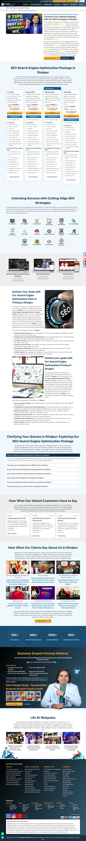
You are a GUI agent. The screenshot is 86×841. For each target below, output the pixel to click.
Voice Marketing (29, 786)
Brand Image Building (49, 775)
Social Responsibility (68, 784)
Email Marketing (29, 782)
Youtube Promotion (30, 777)
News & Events (67, 780)
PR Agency (47, 771)
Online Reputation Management (52, 769)
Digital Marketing (36, 4)
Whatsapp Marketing (30, 780)
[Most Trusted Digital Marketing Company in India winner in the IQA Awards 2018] (37, 693)
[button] (37, 754)
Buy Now (13, 113)
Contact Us (66, 788)
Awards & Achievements (69, 778)
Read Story (28, 704)
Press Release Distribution (51, 773)
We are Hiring (71, 1)
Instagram (14, 817)
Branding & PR (47, 4)
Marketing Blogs (67, 782)
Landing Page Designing (12, 782)
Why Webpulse (66, 773)
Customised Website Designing (14, 771)
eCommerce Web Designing (13, 775)
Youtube (20, 817)
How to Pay (66, 786)
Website (25, 4)
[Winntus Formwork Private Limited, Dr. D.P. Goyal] (18, 567)
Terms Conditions (67, 794)
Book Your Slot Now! (12, 704)
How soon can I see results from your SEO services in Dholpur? (27, 465)
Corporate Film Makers (50, 778)
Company (65, 4)
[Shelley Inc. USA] (18, 592)
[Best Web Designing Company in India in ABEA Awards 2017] (9, 693)
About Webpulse (67, 769)
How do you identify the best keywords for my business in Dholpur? (29, 482)
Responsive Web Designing (13, 784)
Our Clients (66, 775)
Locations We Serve (68, 792)
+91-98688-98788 (46, 1)
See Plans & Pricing (50, 58)
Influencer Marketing (49, 786)
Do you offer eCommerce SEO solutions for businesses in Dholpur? (29, 474)
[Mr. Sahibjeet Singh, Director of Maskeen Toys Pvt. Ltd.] (68, 567)
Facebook (9, 817)
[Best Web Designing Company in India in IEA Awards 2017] (16, 693)
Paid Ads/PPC (28, 778)
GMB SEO (27, 773)
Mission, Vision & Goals (69, 771)
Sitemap (65, 795)
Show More (10, 530)
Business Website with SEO (17, 280)
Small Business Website (18, 278)
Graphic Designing (49, 790)
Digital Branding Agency (50, 777)
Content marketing (30, 788)
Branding (65, 790)
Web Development (11, 777)
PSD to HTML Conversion (13, 780)
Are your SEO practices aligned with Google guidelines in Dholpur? (29, 469)
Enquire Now (65, 58)
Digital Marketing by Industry (32, 792)
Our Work (73, 4)
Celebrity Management (50, 788)
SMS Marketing (29, 784)
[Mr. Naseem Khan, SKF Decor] (43, 592)
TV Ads (46, 784)
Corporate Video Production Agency (51, 781)
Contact (81, 4)
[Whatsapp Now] (2, 833)
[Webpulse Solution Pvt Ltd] (8, 4)
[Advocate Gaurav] (43, 567)
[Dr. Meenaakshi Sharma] (68, 592)
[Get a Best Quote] (2, 837)
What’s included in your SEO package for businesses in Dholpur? (28, 455)
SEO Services (28, 771)
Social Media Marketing (31, 775)
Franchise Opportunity (60, 1)
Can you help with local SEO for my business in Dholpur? (25, 478)
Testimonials (66, 777)
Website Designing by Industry (14, 778)
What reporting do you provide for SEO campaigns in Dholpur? (27, 486)
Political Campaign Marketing (32, 790)
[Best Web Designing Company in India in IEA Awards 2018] (23, 693)
